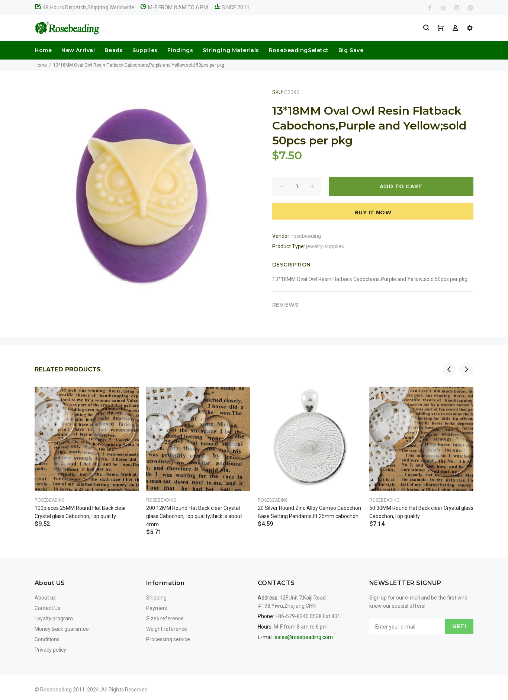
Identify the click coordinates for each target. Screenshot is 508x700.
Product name (62, 670)
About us (45, 598)
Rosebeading (50, 500)
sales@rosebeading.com (304, 637)
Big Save (350, 50)
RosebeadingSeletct (299, 50)
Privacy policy (50, 650)
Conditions (47, 639)
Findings (180, 50)
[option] (86, 448)
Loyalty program (54, 618)
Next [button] (466, 369)
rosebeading (306, 236)
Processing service (168, 639)
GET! (459, 626)
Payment (157, 608)
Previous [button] (449, 369)
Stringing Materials (231, 50)
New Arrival (78, 50)
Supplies (144, 50)
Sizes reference (165, 618)
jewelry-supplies (325, 246)
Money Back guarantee (62, 629)
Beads (114, 50)
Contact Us (47, 608)
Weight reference (166, 629)
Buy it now (372, 212)
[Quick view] (126, 398)
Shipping (156, 598)
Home (43, 50)
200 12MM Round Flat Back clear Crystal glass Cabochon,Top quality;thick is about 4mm (194, 516)
